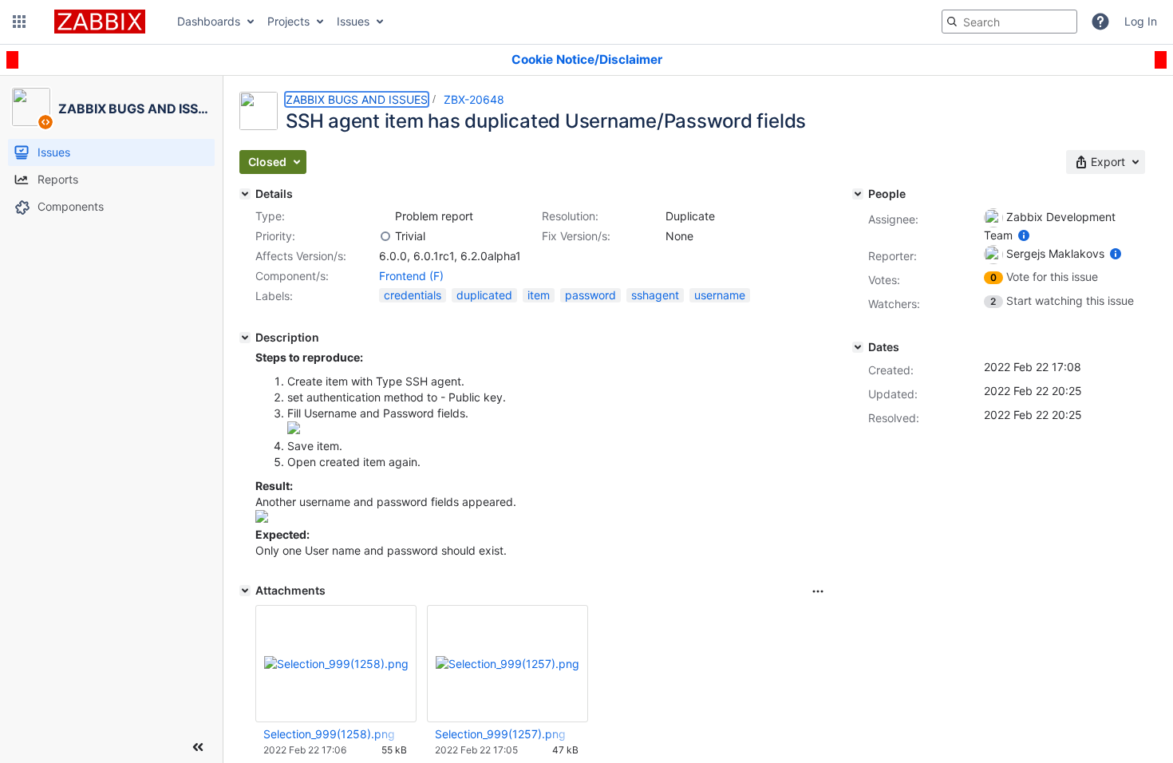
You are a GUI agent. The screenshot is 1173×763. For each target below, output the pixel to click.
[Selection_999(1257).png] (293, 430)
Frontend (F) (411, 276)
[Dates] (857, 347)
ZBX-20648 (474, 99)
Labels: (274, 295)
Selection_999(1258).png (329, 734)
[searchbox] (1009, 21)
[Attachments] (245, 590)
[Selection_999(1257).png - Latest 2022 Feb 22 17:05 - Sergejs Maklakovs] (507, 663)
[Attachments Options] (818, 591)
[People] (857, 194)
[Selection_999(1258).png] (261, 518)
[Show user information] (1023, 235)
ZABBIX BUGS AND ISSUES (357, 99)
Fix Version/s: (576, 236)
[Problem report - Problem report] (385, 216)
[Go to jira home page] (99, 22)
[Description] (245, 337)
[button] (19, 22)
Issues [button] (353, 21)
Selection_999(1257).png (500, 734)
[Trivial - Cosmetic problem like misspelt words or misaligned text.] (385, 236)
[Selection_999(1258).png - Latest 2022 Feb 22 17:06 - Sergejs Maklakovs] (336, 663)
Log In (1140, 21)
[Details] (245, 194)
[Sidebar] (198, 747)
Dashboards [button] (208, 21)
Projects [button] (288, 21)
